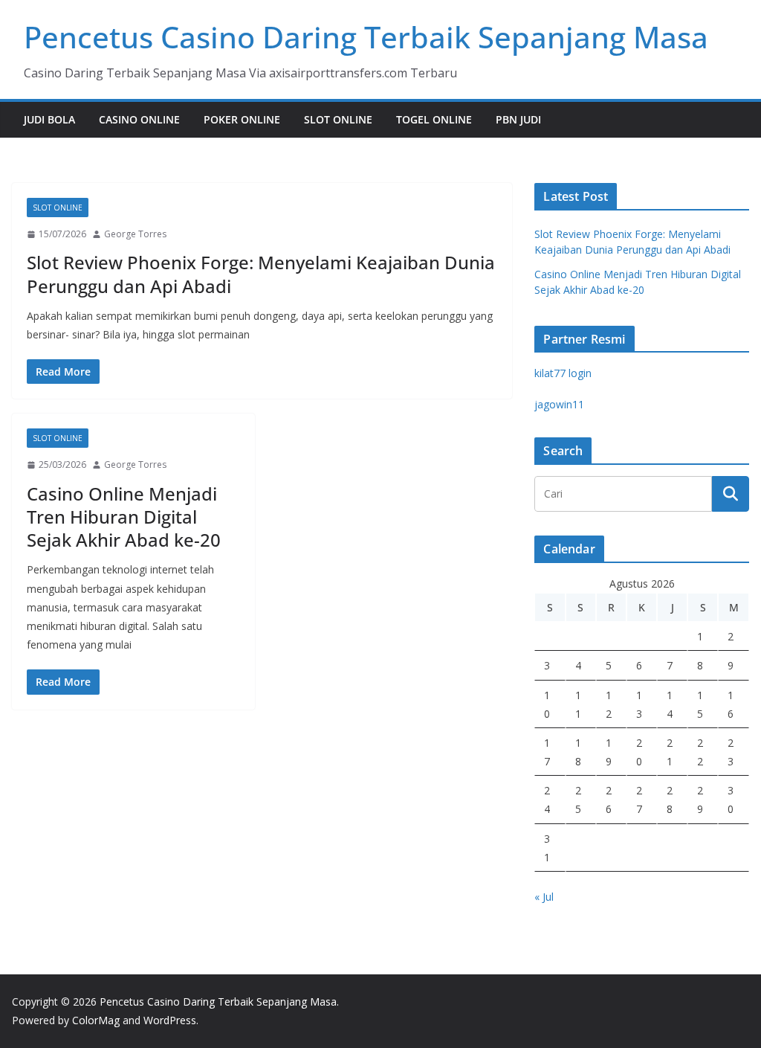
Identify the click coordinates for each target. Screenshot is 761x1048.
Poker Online (242, 119)
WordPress (169, 1020)
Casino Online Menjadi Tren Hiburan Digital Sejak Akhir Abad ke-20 (124, 516)
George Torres (135, 234)
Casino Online (139, 119)
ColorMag (96, 1020)
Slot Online (338, 119)
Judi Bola (49, 119)
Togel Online (434, 119)
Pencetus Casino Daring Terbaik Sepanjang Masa (366, 36)
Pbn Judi (518, 119)
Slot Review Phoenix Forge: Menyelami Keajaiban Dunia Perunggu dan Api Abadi (261, 274)
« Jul (544, 897)
